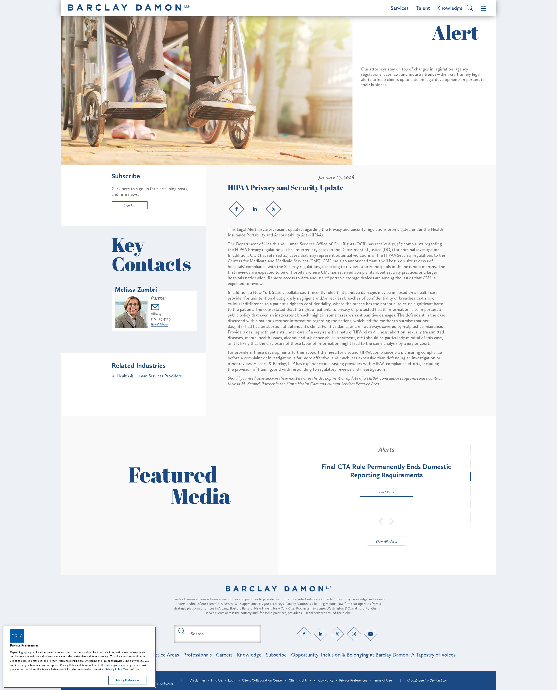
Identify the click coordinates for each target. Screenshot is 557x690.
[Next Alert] (391, 520)
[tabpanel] (386, 470)
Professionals (197, 654)
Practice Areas (163, 654)
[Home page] (278, 594)
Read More (159, 324)
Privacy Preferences (127, 680)
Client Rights (298, 680)
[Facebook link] (236, 209)
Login (232, 680)
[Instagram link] (354, 634)
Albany (156, 314)
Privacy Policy (323, 680)
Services (400, 8)
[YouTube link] (371, 634)
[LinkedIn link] (255, 209)
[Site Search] (469, 8)
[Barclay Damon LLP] (129, 8)
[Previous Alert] (381, 520)
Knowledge (449, 8)
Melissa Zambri (136, 289)
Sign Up (129, 205)
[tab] (470, 449)
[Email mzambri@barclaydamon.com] (161, 308)
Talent (423, 8)
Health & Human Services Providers (149, 375)
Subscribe (276, 654)
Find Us (216, 680)
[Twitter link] (273, 209)
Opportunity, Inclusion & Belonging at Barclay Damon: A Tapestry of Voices (373, 654)
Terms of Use (382, 680)
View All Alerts (386, 541)
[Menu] (482, 8)
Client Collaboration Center (262, 680)
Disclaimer (197, 680)
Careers (224, 654)
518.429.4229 (161, 319)
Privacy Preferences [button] (353, 680)
